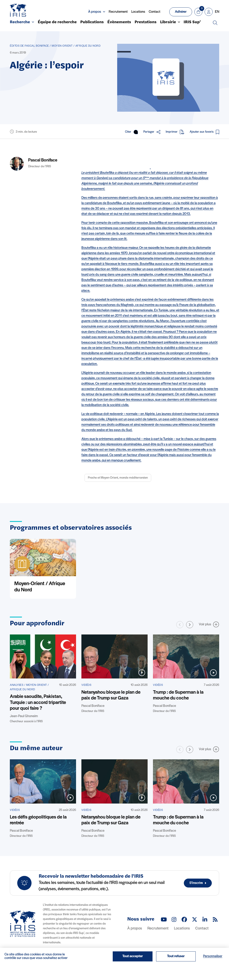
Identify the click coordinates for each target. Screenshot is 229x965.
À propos (134, 929)
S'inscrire (196, 883)
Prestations (146, 22)
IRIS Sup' (192, 22)
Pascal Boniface (42, 160)
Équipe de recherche (57, 22)
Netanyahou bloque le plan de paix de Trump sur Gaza (110, 695)
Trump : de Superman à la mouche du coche (178, 695)
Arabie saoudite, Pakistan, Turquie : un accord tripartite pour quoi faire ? (38, 702)
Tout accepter (132, 956)
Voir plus (205, 624)
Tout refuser (176, 956)
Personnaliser (212, 956)
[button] (189, 624)
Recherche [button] (20, 22)
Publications (92, 22)
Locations (138, 12)
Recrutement (118, 12)
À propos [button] (94, 12)
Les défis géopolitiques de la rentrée (38, 820)
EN (217, 12)
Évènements (119, 22)
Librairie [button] (168, 22)
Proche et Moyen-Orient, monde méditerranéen (118, 477)
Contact (154, 12)
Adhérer (181, 12)
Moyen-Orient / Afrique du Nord (39, 587)
